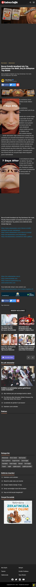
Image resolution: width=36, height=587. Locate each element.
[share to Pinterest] (17, 84)
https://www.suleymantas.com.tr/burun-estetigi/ (16, 232)
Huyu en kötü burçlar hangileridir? (13, 492)
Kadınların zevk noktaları (11, 406)
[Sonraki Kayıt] (33, 357)
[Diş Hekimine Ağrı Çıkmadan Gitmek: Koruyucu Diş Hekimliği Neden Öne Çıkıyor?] (9, 319)
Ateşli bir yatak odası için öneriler (13, 481)
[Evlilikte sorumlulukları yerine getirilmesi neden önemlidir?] (18, 376)
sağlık (9, 466)
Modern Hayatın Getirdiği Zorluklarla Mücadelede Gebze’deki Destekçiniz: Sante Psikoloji (27, 349)
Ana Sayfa (4, 567)
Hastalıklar (5, 463)
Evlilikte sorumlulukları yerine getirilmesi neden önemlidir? (16, 389)
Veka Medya (8, 80)
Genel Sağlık (25, 460)
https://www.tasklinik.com (9, 278)
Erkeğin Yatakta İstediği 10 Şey (13, 485)
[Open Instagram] (20, 579)
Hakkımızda (4, 575)
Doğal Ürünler (16, 460)
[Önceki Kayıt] (28, 357)
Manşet (21, 463)
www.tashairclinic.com (8, 283)
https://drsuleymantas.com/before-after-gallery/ (16, 236)
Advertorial (6, 305)
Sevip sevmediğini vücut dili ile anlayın (15, 488)
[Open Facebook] (12, 579)
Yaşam (4, 466)
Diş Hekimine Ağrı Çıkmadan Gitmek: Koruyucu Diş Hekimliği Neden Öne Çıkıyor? (8, 329)
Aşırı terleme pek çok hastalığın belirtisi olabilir (17, 393)
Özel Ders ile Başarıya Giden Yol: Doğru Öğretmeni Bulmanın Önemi (8, 349)
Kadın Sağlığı (13, 463)
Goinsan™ (27, 584)
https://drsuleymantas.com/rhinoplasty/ (13, 234)
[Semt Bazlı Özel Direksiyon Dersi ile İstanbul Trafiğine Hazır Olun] (27, 319)
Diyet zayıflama (6, 460)
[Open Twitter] (16, 579)
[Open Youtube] (24, 579)
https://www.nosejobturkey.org (11, 280)
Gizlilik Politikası (23, 571)
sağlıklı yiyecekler (27, 466)
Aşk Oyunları (22, 457)
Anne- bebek (13, 457)
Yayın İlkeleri (22, 575)
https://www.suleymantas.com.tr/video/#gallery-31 (17, 289)
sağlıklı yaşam (16, 466)
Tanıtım (3, 571)
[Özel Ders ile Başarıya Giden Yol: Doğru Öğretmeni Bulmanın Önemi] (9, 339)
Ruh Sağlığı (27, 463)
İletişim (21, 567)
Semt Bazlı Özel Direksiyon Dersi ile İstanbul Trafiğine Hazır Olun (26, 329)
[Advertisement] (18, 42)
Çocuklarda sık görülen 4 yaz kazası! (14, 403)
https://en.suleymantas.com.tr (10, 276)
